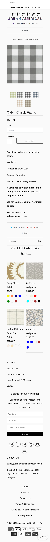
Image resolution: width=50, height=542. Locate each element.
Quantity (10, 136)
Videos (10, 386)
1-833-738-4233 (16, 7)
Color (9, 125)
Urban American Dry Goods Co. (28, 523)
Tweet (15, 227)
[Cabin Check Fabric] (25, 64)
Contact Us (25, 498)
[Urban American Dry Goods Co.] (25, 21)
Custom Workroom (16, 374)
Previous (12, 241)
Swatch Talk (12, 368)
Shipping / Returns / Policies (25, 510)
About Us (25, 492)
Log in (27, 7)
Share (23, 227)
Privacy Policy (25, 515)
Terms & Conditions (25, 504)
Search (25, 486)
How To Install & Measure (19, 380)
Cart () (36, 7)
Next (39, 241)
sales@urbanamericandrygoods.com (24, 464)
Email (26, 233)
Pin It (30, 227)
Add (37, 227)
